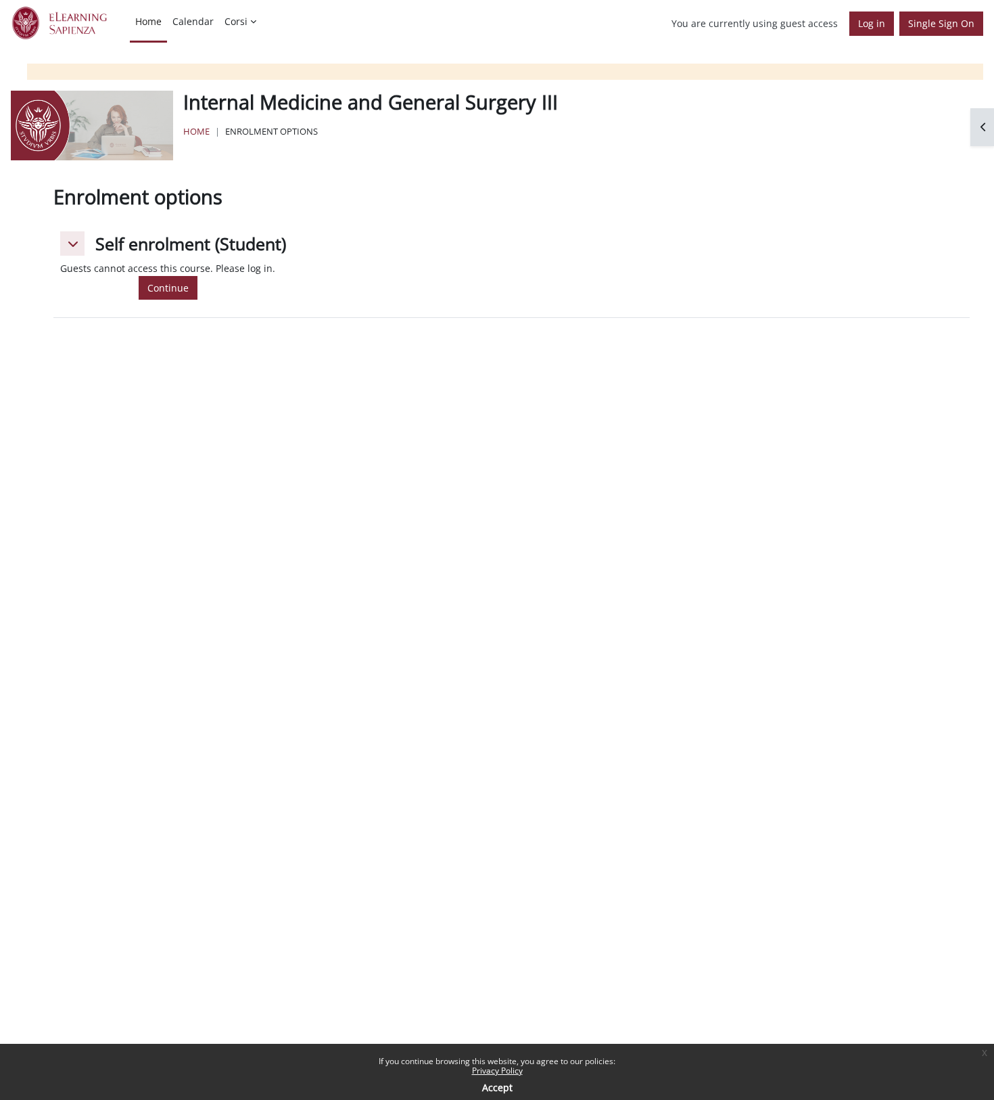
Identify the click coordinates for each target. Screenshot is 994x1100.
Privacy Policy (497, 1070)
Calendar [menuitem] (193, 21)
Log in (871, 23)
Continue (168, 287)
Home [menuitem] (148, 21)
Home (196, 131)
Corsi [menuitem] (235, 21)
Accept (497, 1087)
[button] (72, 243)
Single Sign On (941, 23)
